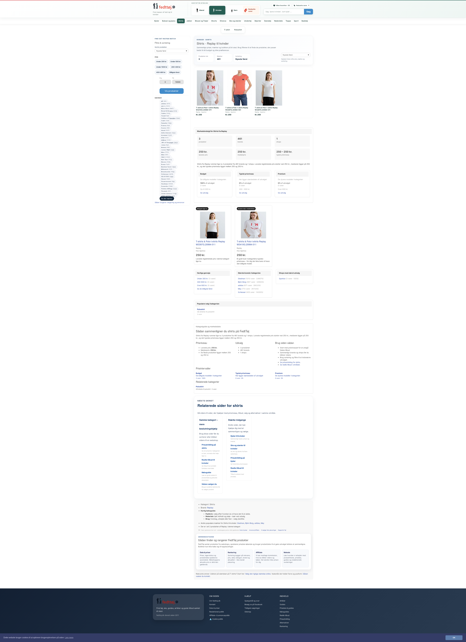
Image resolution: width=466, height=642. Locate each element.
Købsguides (284, 612)
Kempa (165, 147)
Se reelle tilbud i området (290, 365)
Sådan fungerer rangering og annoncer (169, 202)
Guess (165, 128)
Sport (296, 21)
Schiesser (167, 174)
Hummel (166, 135)
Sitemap (248, 612)
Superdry (167, 186)
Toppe (288, 21)
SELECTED (167, 177)
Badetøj (305, 21)
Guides (282, 604)
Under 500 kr (176, 61)
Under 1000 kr (161, 67)
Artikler (282, 601)
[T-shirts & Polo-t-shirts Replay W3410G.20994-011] (210, 88)
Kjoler (156, 21)
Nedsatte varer (301, 5)
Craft (165, 121)
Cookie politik (217, 619)
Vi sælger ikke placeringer (268, 530)
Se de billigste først (204, 289)
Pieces (166, 162)
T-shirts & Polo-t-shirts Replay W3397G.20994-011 (266, 109)
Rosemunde (168, 172)
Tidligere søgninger (252, 608)
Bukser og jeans (168, 21)
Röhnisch (166, 169)
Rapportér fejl (282, 530)
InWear (166, 140)
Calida (165, 113)
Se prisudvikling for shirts (290, 362)
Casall (165, 116)
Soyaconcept (168, 181)
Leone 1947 (167, 150)
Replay (210, 507)
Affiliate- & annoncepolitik (219, 615)
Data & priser (243, 530)
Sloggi (165, 179)
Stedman (167, 184)
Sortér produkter (161, 47)
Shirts (180, 21)
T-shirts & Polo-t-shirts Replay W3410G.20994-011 (207, 109)
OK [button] (454, 638)
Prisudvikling (285, 619)
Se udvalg (204, 193)
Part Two (166, 160)
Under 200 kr (161, 61)
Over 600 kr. (202, 285)
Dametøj (267, 21)
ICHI (165, 138)
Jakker (189, 21)
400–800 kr (160, 72)
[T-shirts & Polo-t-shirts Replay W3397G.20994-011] (269, 88)
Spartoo (282, 279)
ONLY (165, 157)
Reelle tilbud (284, 615)
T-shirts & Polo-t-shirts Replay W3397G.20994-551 (236, 109)
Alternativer (284, 623)
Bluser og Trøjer (201, 21)
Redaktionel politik (216, 612)
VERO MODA (168, 196)
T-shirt (227, 30)
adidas (165, 104)
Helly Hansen (168, 133)
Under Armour (169, 194)
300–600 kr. (202, 282)
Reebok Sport (168, 167)
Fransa (165, 126)
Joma (165, 145)
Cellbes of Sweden (170, 118)
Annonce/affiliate (254, 530)
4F (163, 101)
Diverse (223, 21)
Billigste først (174, 72)
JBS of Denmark (169, 143)
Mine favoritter (283, 5)
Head (165, 130)
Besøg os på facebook (253, 604)
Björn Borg (167, 109)
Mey (165, 152)
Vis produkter (172, 91)
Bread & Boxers (169, 111)
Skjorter (257, 21)
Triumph (166, 191)
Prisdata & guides (287, 608)
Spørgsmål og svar (252, 601)
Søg (308, 11)
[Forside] (164, 6)
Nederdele (278, 21)
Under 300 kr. (202, 279)
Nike (164, 155)
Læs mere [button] (69, 638)
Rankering (284, 626)
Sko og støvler (235, 21)
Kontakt (212, 604)
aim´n (165, 106)
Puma (165, 164)
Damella (166, 123)
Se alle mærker (166, 199)
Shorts (214, 21)
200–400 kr (175, 67)
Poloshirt (238, 30)
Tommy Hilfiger (169, 189)
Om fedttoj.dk (214, 601)
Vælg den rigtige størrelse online (258, 574)
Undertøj (247, 21)
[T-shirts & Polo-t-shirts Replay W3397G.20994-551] (239, 88)
